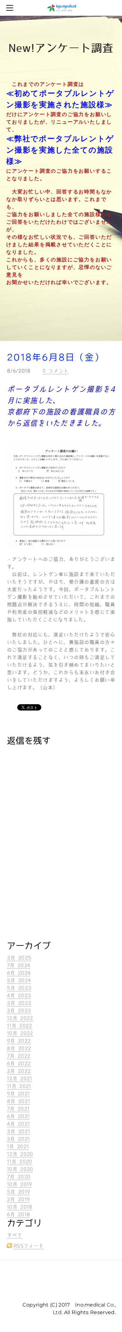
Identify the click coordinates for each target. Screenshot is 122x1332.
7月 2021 (18, 1109)
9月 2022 (19, 1041)
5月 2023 (19, 988)
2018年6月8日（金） (55, 357)
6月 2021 (18, 1116)
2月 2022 (19, 1071)
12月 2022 (20, 1018)
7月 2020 (18, 1177)
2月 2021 (18, 1139)
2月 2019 (18, 1199)
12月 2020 (20, 1154)
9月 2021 (18, 1094)
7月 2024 (18, 965)
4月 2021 (18, 1124)
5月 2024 (19, 981)
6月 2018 (18, 1215)
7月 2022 (18, 1056)
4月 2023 (19, 996)
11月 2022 (19, 1026)
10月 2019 (19, 1184)
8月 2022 (19, 1048)
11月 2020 (19, 1162)
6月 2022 (19, 1064)
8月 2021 (18, 1101)
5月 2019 (18, 1192)
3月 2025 (19, 958)
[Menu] (11, 8)
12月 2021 (19, 1079)
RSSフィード (28, 1246)
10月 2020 (20, 1169)
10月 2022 (20, 1033)
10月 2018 (20, 1207)
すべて (14, 1235)
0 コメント (56, 371)
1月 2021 (18, 1147)
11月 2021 (19, 1086)
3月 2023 (19, 1003)
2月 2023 (19, 1011)
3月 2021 (18, 1131)
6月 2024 (19, 973)
